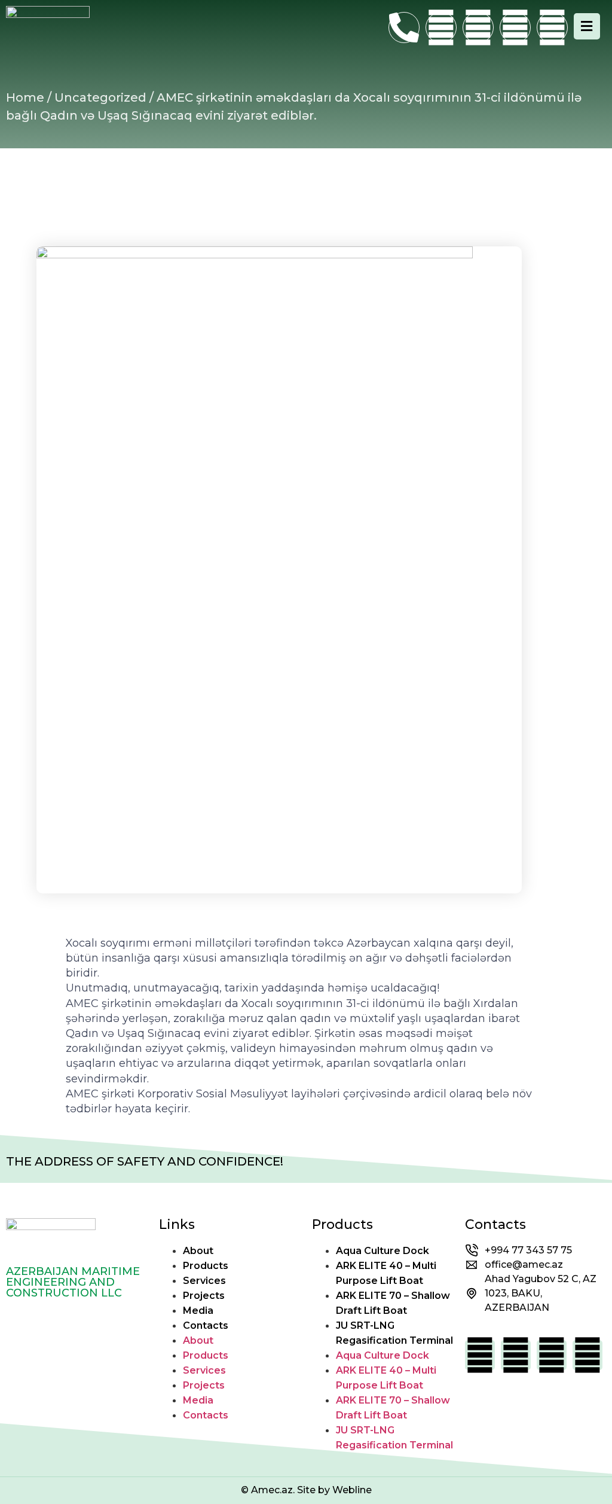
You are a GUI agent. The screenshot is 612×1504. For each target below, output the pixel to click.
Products (205, 1265)
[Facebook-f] (441, 27)
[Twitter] (552, 27)
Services (204, 1280)
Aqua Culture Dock (382, 1250)
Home (25, 97)
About (198, 1250)
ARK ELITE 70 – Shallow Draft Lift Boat (393, 1303)
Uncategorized (100, 97)
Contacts (205, 1325)
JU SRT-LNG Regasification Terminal (394, 1333)
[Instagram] (478, 27)
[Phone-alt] (404, 27)
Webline (352, 1490)
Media (198, 1310)
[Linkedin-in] (515, 27)
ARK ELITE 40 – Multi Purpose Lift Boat (386, 1273)
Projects (204, 1295)
